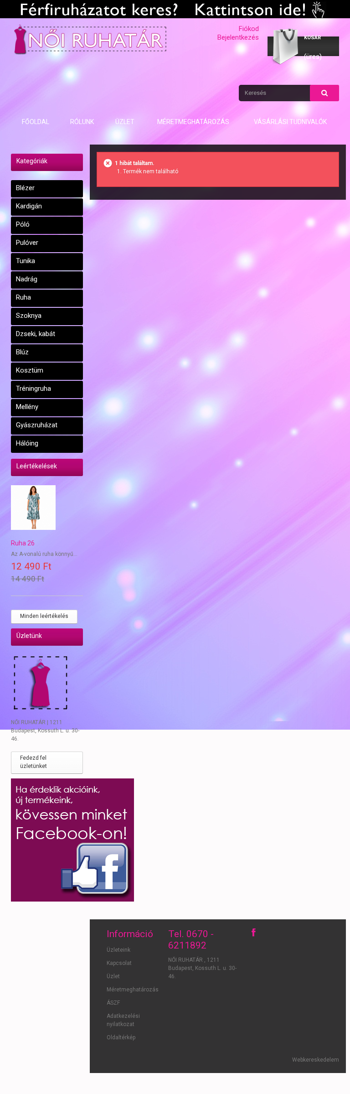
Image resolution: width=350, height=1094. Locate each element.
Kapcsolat (119, 963)
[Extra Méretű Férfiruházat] (175, 9)
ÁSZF (113, 1003)
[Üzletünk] (47, 684)
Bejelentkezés (238, 37)
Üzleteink (118, 950)
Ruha (23, 297)
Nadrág (26, 279)
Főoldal (35, 121)
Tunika (25, 261)
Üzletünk (29, 635)
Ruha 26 (23, 543)
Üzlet (124, 121)
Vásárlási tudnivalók (290, 121)
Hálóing (27, 443)
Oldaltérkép (121, 1037)
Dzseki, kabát (35, 334)
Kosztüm (29, 370)
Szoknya (28, 315)
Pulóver (27, 243)
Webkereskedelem (315, 1060)
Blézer (25, 188)
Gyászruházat (36, 425)
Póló (23, 224)
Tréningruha (33, 388)
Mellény (27, 407)
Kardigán (29, 206)
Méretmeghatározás (193, 121)
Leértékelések (36, 466)
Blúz (22, 352)
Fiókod (249, 29)
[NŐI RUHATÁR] (89, 39)
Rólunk (82, 121)
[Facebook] (254, 932)
